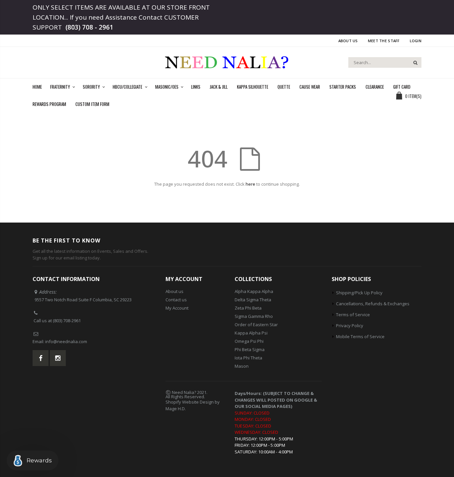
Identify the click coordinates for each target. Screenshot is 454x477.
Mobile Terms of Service (360, 336)
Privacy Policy (349, 326)
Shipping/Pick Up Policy (359, 293)
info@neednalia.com (66, 341)
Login (415, 40)
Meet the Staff (384, 40)
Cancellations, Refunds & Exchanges (372, 304)
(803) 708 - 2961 (89, 27)
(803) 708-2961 (67, 321)
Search (412, 62)
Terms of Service (353, 315)
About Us (348, 40)
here (250, 184)
